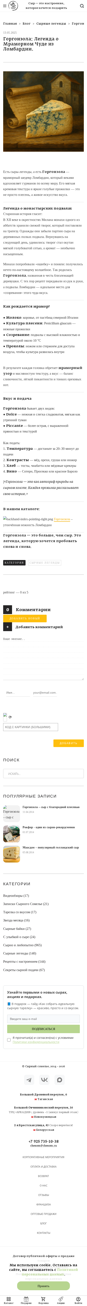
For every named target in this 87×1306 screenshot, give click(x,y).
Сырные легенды (45, 562)
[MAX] (59, 1080)
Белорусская (43, 1127)
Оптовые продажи (43, 1214)
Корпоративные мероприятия (43, 1157)
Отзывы (43, 1195)
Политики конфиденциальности (36, 1042)
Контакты (43, 1233)
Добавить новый (25, 618)
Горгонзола (62, 519)
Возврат (43, 1176)
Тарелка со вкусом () (19, 912)
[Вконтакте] (44, 1080)
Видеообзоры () (16, 895)
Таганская (43, 1097)
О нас (44, 1185)
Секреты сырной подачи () (24, 970)
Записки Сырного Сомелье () (26, 904)
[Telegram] (29, 1080)
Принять (43, 1286)
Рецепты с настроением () (24, 961)
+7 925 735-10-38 (44, 1142)
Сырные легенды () (19, 953)
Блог (43, 1223)
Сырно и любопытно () (22, 945)
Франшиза (43, 1204)
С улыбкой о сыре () (19, 937)
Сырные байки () (17, 928)
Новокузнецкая (43, 1112)
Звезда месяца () (16, 920)
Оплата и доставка (43, 1166)
